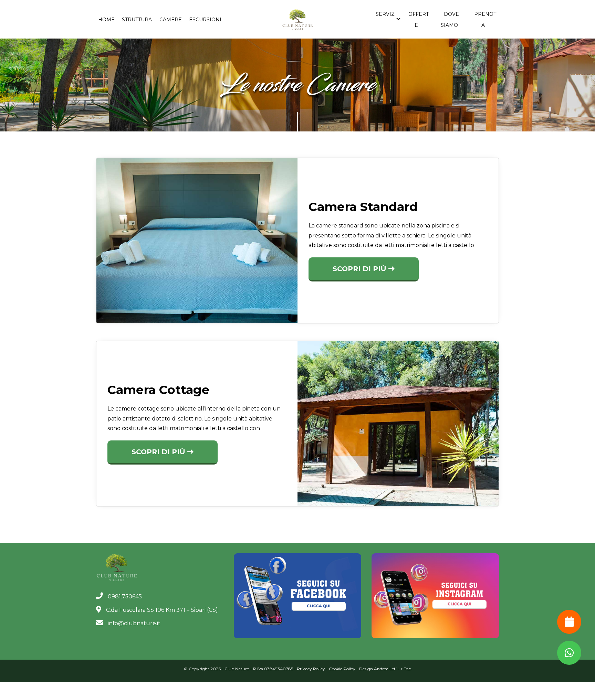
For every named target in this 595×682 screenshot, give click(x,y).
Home (106, 20)
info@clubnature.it (133, 623)
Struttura (137, 20)
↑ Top (405, 668)
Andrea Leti (385, 668)
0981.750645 (124, 596)
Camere (170, 20)
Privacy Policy (311, 668)
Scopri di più (360, 269)
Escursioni (205, 20)
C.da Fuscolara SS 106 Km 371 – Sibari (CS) (161, 610)
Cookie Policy (342, 668)
